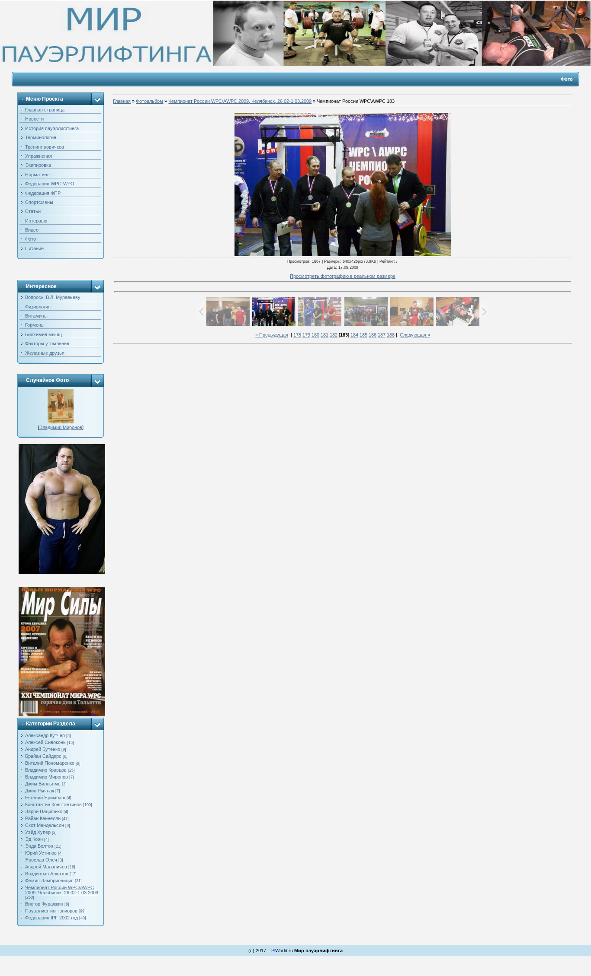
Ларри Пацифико (43, 811)
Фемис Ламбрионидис (49, 880)
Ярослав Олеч (41, 859)
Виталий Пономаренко (49, 763)
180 (315, 334)
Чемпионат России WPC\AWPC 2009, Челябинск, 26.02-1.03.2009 (61, 890)
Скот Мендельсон (44, 825)
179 (306, 334)
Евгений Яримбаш (45, 797)
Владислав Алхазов (46, 873)
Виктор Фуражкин (44, 903)
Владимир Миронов (60, 427)
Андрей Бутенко (42, 749)
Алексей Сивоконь (45, 742)
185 (363, 334)
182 (333, 334)
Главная (122, 101)
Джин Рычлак (39, 790)
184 (354, 334)
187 (381, 334)
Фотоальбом (149, 101)
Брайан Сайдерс (43, 756)
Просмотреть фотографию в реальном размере (342, 276)
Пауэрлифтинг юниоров (51, 910)
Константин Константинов (53, 804)
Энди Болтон (39, 846)
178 (297, 334)
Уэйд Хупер (38, 832)
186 (372, 334)
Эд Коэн (34, 839)
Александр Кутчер (45, 735)
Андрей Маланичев (46, 866)
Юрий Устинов (41, 852)
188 (391, 334)
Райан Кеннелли (43, 818)
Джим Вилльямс (43, 783)
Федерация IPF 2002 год (51, 917)
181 (324, 334)
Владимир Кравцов (46, 770)
